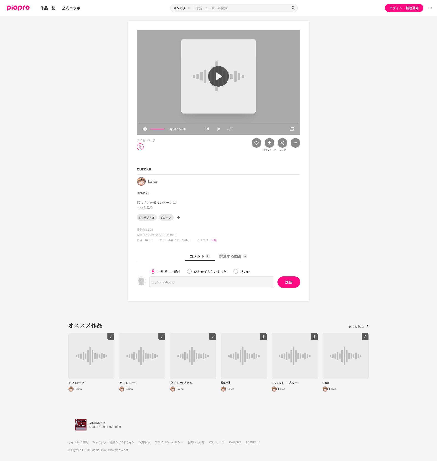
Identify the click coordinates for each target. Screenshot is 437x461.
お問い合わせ (196, 442)
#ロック (166, 217)
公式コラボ (71, 7)
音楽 (214, 240)
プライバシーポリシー (169, 442)
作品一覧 (47, 7)
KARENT (235, 442)
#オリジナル (147, 217)
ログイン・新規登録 (404, 7)
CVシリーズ (216, 442)
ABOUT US (253, 442)
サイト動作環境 (78, 442)
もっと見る (356, 326)
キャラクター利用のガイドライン (113, 442)
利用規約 (144, 442)
